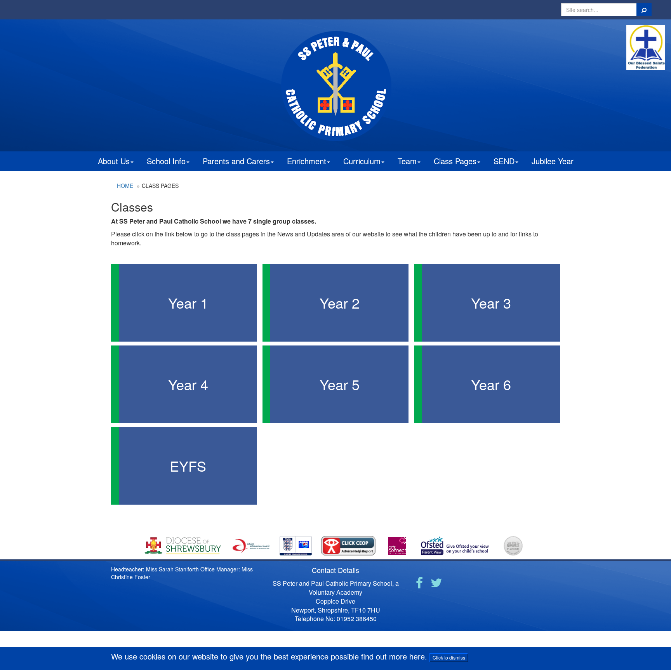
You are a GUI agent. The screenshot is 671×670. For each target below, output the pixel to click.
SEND (504, 161)
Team (407, 161)
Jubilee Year (553, 161)
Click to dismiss (449, 657)
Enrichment (306, 161)
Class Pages (455, 161)
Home (125, 185)
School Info (166, 161)
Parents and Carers (236, 161)
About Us (114, 161)
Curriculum (362, 161)
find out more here (393, 656)
